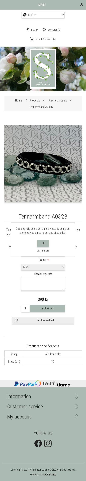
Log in (34, 29)
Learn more (43, 250)
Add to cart (47, 308)
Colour (43, 259)
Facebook (38, 443)
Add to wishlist (45, 320)
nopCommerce (49, 474)
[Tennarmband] (43, 201)
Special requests (43, 274)
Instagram (48, 443)
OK (43, 243)
